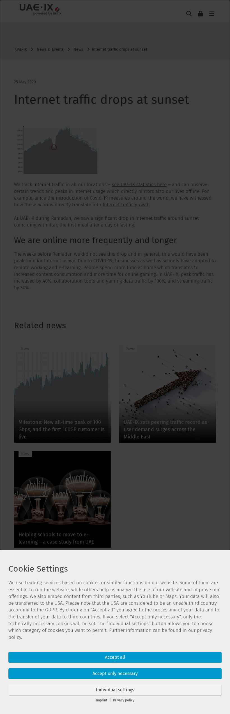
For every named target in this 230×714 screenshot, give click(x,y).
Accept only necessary (115, 673)
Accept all (115, 657)
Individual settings (115, 689)
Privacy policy (123, 700)
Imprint (101, 700)
